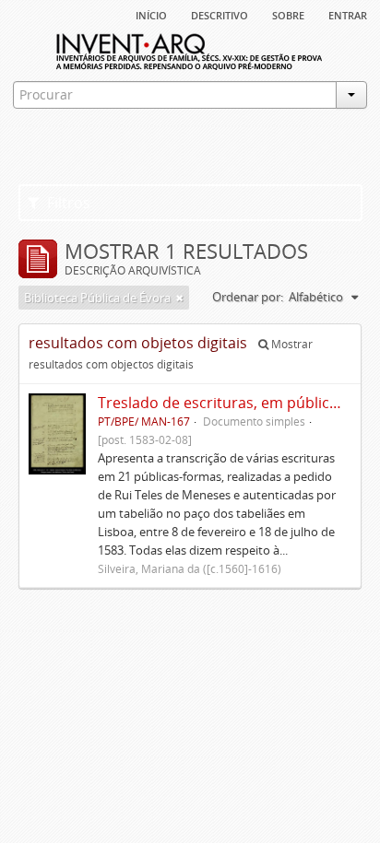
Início (151, 14)
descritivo (219, 14)
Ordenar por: (247, 296)
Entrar (347, 14)
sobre (288, 14)
